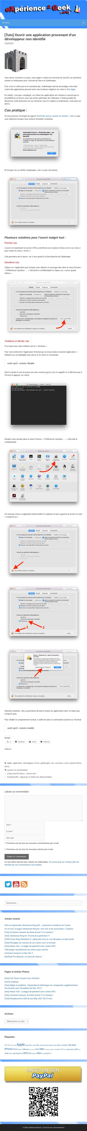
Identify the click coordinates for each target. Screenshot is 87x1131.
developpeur (28, 763)
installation (64, 1045)
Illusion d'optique (12, 982)
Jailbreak (25, 1049)
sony (7, 1053)
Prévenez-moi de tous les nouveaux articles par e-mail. (30, 849)
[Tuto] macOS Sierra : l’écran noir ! (22, 773)
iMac (58, 1045)
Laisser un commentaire (17, 770)
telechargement (18, 1053)
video (39, 1053)
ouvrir (66, 763)
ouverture (59, 763)
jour (33, 1049)
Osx (64, 1049)
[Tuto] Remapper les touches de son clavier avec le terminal (30, 943)
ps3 (76, 1049)
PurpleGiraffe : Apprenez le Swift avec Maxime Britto (29, 777)
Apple (9, 763)
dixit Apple (71, 89)
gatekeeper (45, 763)
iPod (15, 1049)
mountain (57, 1049)
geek (47, 1045)
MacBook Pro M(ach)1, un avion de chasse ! (23, 957)
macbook (47, 1049)
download (42, 1045)
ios (70, 1045)
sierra (7, 766)
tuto (29, 1053)
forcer (37, 763)
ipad (74, 1045)
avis (34, 1045)
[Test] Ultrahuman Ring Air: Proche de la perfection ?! (27, 936)
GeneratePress (58, 1127)
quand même (75, 763)
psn (79, 1049)
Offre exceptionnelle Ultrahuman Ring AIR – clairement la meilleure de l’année (37, 925)
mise (52, 1049)
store (10, 1053)
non (52, 763)
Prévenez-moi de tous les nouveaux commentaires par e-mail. (33, 843)
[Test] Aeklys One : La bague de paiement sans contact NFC (30, 946)
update (34, 1053)
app (15, 1045)
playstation (70, 1049)
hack (55, 1045)
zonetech (47, 1053)
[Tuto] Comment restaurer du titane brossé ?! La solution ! (29, 932)
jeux (30, 1049)
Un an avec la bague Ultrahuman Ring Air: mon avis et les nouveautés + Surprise (39, 929)
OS (62, 1049)
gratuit (51, 1045)
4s (10, 1045)
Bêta (37, 1045)
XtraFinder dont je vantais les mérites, (52, 116)
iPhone (9, 1048)
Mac (42, 1048)
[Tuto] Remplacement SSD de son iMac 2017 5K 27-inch (28, 998)
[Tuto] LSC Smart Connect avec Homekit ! (22, 978)
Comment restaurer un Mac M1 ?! (19, 953)
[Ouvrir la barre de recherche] (83, 22)
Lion (37, 1049)
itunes (20, 1049)
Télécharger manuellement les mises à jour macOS (26, 950)
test (25, 1052)
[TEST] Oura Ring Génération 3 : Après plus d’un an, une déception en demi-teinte (39, 939)
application (17, 763)
